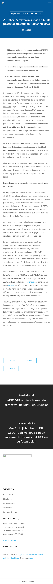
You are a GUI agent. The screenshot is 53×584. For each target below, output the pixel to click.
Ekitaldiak (7, 499)
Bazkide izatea (9, 503)
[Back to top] (26, 577)
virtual (11, 285)
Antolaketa (7, 507)
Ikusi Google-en (9, 540)
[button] (49, 3)
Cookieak (15, 558)
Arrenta (8, 344)
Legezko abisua (24, 554)
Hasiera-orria (9, 494)
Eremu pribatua (10, 512)
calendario (31, 282)
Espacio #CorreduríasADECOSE (26, 13)
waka (30, 558)
